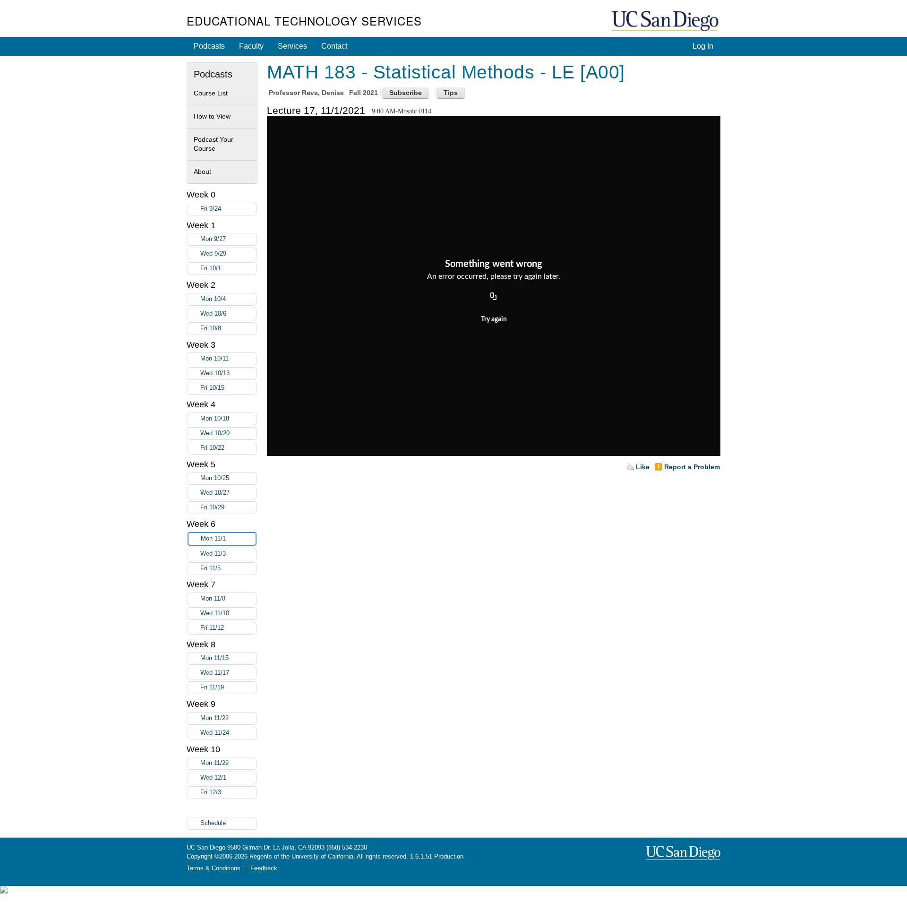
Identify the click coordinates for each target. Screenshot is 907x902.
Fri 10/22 (212, 448)
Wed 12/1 (213, 777)
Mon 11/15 (214, 658)
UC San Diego (666, 21)
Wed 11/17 (214, 673)
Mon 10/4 (213, 299)
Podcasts (209, 46)
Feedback (263, 868)
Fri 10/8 (210, 328)
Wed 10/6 (213, 313)
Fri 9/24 (210, 209)
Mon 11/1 (213, 538)
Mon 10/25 (214, 478)
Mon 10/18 (214, 418)
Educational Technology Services (304, 20)
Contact (334, 46)
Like (643, 467)
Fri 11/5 (210, 568)
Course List (211, 93)
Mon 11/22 (214, 718)
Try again (494, 319)
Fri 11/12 (212, 628)
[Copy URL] (493, 296)
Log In (703, 46)
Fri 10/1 (210, 268)
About (202, 171)
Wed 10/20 (215, 433)
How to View (212, 116)
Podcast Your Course (213, 144)
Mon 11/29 (214, 763)
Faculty (251, 46)
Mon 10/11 (214, 358)
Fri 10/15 (212, 388)
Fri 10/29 (212, 507)
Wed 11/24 (214, 733)
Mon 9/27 (213, 239)
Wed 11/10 (214, 613)
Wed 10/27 (215, 493)
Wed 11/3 (213, 553)
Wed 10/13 (215, 373)
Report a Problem (692, 467)
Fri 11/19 (212, 687)
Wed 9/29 (213, 253)
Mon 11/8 (212, 598)
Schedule (213, 823)
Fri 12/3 (210, 792)
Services (292, 46)
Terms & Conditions (213, 868)
